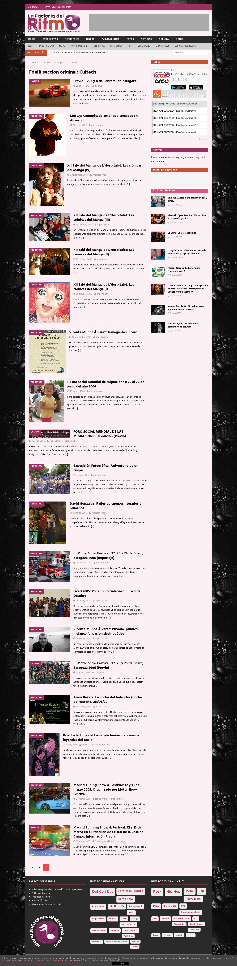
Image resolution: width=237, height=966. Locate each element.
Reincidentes (96, 941)
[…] (87, 103)
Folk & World (143, 46)
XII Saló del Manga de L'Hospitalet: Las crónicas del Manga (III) (103, 218)
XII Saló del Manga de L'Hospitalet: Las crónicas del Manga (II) (103, 252)
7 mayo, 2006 (82, 475)
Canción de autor (196, 924)
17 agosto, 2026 (176, 222)
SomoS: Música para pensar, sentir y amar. (187, 199)
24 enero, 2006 (83, 638)
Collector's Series (98, 930)
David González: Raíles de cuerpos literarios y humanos (105, 506)
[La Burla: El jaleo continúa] (158, 237)
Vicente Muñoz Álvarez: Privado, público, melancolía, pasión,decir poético (106, 632)
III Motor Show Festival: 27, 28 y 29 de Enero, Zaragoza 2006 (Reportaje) (108, 556)
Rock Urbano (194, 929)
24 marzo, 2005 (83, 799)
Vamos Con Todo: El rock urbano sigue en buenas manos (186, 307)
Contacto (33, 7)
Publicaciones (110, 39)
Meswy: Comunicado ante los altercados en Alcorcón (104, 118)
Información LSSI (40, 900)
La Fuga (135, 918)
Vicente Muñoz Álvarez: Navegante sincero (103, 332)
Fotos (130, 39)
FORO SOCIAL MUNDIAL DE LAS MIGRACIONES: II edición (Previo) (99, 434)
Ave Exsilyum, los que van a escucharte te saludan (183, 325)
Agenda (164, 39)
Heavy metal (193, 899)
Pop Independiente (181, 918)
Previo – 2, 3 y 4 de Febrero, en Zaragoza (105, 81)
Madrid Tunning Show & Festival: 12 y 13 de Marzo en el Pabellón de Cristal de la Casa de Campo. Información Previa (108, 832)
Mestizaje (179, 935)
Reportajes (72, 39)
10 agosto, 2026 (176, 257)
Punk (156, 906)
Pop (130, 46)
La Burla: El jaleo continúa (182, 233)
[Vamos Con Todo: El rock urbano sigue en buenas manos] (158, 310)
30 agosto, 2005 (83, 707)
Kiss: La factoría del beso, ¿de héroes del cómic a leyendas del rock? (101, 738)
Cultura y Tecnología (185, 46)
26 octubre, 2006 (84, 294)
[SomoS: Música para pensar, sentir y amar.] (158, 201)
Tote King (135, 941)
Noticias (146, 39)
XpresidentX (135, 906)
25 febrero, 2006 (84, 563)
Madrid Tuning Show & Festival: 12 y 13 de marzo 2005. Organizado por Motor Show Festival (106, 789)
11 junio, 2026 (175, 313)
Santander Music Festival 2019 (116, 941)
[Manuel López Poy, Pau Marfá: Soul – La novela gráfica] (158, 219)
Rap (201, 891)
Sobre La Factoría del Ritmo (58, 7)
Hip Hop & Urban (46, 46)
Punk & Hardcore (78, 46)
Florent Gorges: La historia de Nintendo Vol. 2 (184, 269)
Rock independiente (190, 912)
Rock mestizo (179, 924)
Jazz (155, 918)
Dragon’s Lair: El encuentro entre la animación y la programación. (187, 252)
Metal (62, 46)
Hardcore (165, 918)
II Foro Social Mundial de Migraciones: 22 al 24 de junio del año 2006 (105, 384)
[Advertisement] (152, 22)
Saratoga (135, 947)
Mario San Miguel (128, 924)
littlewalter (100, 86)
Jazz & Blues (99, 46)
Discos (90, 39)
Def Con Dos (102, 892)
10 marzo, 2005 (83, 841)
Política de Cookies (41, 893)
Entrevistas (50, 39)
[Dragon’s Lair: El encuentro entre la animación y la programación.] (158, 254)
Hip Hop (173, 892)
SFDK (131, 912)
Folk (195, 918)
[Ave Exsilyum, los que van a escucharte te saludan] (158, 327)
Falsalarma (115, 930)
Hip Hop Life (116, 907)
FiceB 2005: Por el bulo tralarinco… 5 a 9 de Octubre (107, 594)
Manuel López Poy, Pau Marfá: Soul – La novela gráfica (187, 217)
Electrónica (116, 46)
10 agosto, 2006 (77, 391)
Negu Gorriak (98, 919)
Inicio (31, 39)
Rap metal (167, 935)
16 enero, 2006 (83, 672)
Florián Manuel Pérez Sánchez (63, 441)
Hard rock (191, 935)
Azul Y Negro (128, 936)
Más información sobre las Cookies (48, 904)
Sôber (123, 918)
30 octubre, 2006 (84, 225)
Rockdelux (98, 907)
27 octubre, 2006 (84, 259)
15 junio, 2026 (175, 295)
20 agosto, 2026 (176, 205)
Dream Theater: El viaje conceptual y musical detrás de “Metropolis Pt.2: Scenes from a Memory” (188, 289)
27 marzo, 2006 (80, 513)
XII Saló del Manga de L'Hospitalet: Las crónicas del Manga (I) (103, 287)
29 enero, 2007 (83, 86)
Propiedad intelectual (42, 897)
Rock (30, 46)
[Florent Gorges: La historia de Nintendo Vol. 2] (158, 272)
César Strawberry (130, 930)
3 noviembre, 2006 (79, 175)
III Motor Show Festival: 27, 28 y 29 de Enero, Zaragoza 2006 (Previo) (108, 666)
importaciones (98, 125)
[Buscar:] (190, 53)
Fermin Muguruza (130, 891)
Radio (179, 39)
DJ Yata (112, 918)
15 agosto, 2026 (176, 237)
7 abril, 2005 (71, 745)
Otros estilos (162, 46)
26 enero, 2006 (83, 601)
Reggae (156, 935)
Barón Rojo (125, 899)
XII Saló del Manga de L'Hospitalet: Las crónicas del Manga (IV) (104, 168)
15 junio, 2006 (38, 441)
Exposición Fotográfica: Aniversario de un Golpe (105, 468)
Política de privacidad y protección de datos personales (57, 889)
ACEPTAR (120, 964)
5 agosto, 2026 (176, 275)
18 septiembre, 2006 (81, 337)
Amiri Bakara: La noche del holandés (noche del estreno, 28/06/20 (107, 700)
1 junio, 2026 (175, 330)
